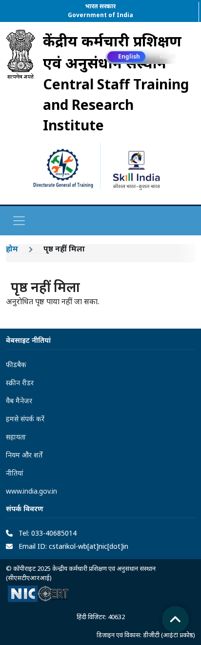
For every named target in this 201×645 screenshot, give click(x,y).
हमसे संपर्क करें (25, 418)
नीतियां (14, 473)
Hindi (168, 56)
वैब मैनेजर (19, 400)
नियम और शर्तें (24, 454)
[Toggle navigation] (19, 220)
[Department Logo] (20, 82)
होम (12, 248)
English (129, 56)
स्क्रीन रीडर (20, 382)
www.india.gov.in (31, 491)
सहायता (16, 436)
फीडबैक (16, 364)
